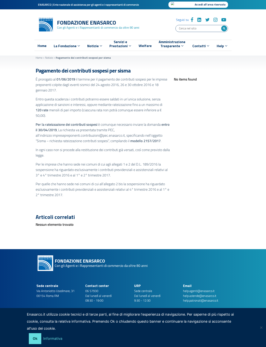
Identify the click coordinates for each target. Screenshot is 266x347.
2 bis (119, 184)
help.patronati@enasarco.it (200, 300)
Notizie (49, 58)
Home (42, 46)
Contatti (199, 46)
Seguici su (182, 19)
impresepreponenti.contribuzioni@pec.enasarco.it (89, 135)
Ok (35, 338)
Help (221, 46)
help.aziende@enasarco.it (199, 295)
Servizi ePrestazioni (119, 45)
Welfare (145, 46)
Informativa (52, 338)
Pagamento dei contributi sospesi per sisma (83, 70)
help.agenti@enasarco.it (199, 291)
